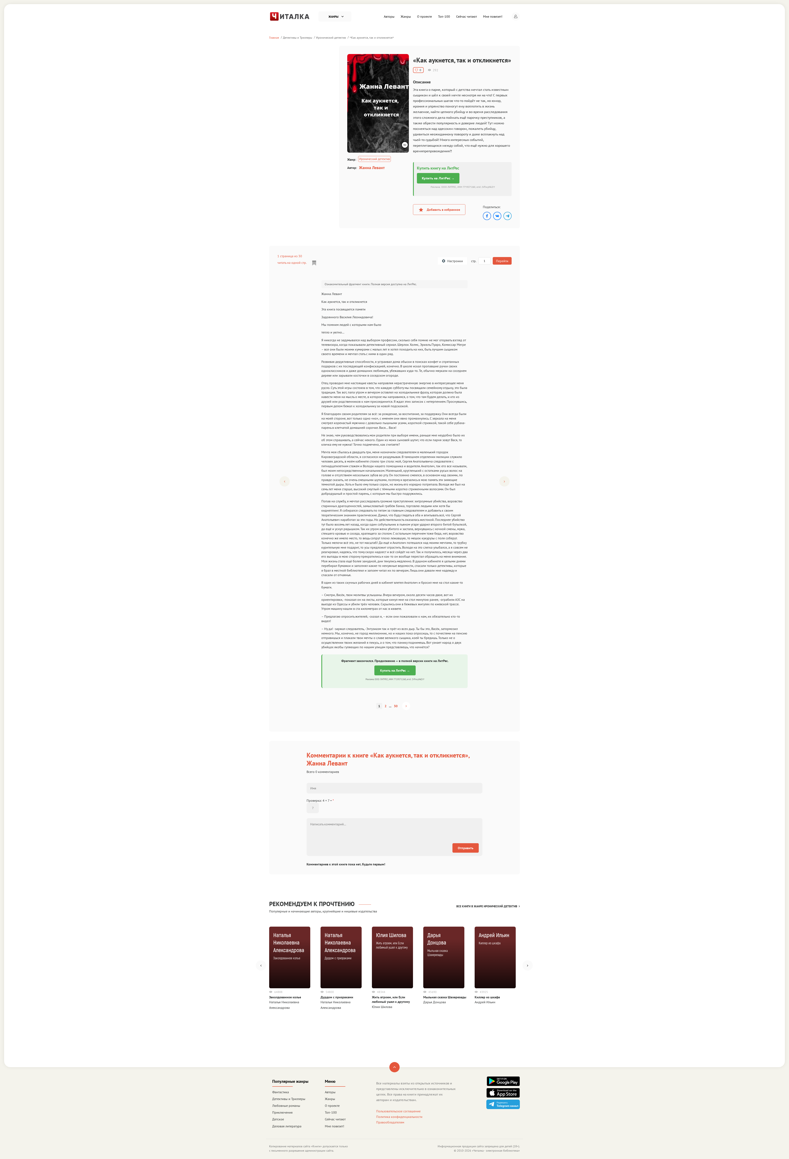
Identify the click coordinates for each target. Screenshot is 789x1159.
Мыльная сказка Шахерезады (444, 997)
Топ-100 (444, 16)
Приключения (282, 1112)
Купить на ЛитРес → (438, 178)
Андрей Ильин (485, 1002)
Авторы (389, 16)
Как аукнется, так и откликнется (371, 37)
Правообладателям (390, 1122)
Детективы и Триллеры (297, 37)
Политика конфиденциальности (399, 1117)
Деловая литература (286, 1126)
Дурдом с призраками (337, 997)
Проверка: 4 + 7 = (320, 800)
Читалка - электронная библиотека (495, 1150)
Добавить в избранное (443, 210)
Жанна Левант (372, 167)
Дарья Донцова (434, 1002)
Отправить (465, 848)
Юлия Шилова (382, 1007)
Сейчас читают (466, 16)
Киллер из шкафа (487, 997)
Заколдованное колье (285, 997)
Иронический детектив (331, 37)
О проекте (424, 16)
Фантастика (280, 1092)
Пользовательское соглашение (398, 1111)
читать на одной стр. (291, 263)
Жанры (406, 16)
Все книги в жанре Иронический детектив (486, 906)
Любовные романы (286, 1106)
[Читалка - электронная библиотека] (289, 16)
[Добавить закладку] (314, 263)
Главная (274, 37)
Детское (278, 1119)
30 (396, 706)
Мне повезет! (492, 16)
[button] (516, 16)
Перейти (502, 261)
